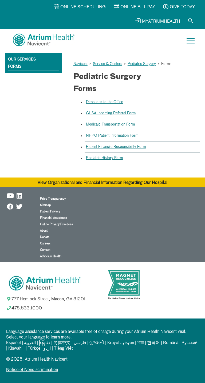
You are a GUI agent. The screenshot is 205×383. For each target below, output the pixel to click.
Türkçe (34, 348)
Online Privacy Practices (56, 224)
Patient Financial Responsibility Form (116, 147)
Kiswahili (16, 348)
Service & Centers (107, 64)
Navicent (80, 64)
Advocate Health (50, 256)
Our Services (22, 59)
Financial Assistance (53, 217)
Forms (14, 66)
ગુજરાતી (96, 343)
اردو (47, 348)
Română (170, 343)
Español (13, 343)
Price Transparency (53, 198)
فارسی (80, 343)
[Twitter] (19, 206)
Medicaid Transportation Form (110, 124)
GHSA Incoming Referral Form (111, 113)
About (44, 230)
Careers (45, 243)
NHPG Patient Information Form (112, 136)
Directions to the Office (104, 102)
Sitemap (45, 205)
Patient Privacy (50, 211)
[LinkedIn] (19, 195)
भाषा (140, 343)
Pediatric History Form (104, 158)
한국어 (153, 343)
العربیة (30, 343)
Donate (44, 237)
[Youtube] (10, 195)
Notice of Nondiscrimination (32, 370)
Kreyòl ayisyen (120, 343)
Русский (190, 343)
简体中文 (61, 343)
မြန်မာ (44, 343)
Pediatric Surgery (142, 64)
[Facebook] (10, 206)
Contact (45, 249)
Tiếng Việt (63, 348)
